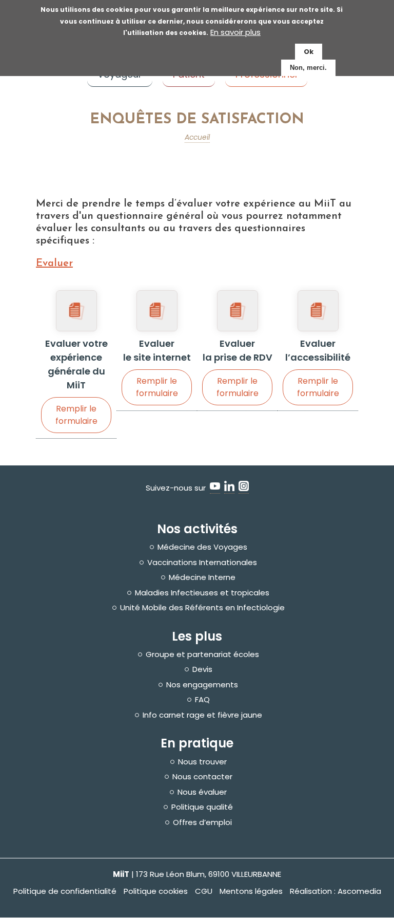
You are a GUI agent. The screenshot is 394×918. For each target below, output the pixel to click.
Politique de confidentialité (64, 891)
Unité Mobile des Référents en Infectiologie (202, 608)
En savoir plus (235, 32)
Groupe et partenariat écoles (202, 654)
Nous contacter (202, 777)
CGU (203, 891)
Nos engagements (202, 685)
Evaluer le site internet (157, 368)
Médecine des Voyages (202, 547)
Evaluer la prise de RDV (237, 368)
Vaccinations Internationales (202, 562)
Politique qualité (202, 807)
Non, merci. (308, 67)
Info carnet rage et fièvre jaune (202, 715)
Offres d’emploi (202, 822)
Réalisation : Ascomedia (335, 891)
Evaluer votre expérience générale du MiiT (76, 382)
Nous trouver (202, 762)
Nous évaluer (202, 792)
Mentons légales (251, 891)
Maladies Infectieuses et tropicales (202, 593)
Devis (202, 669)
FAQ (202, 700)
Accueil (197, 137)
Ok (308, 52)
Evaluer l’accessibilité (317, 368)
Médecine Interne (202, 577)
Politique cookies (156, 891)
